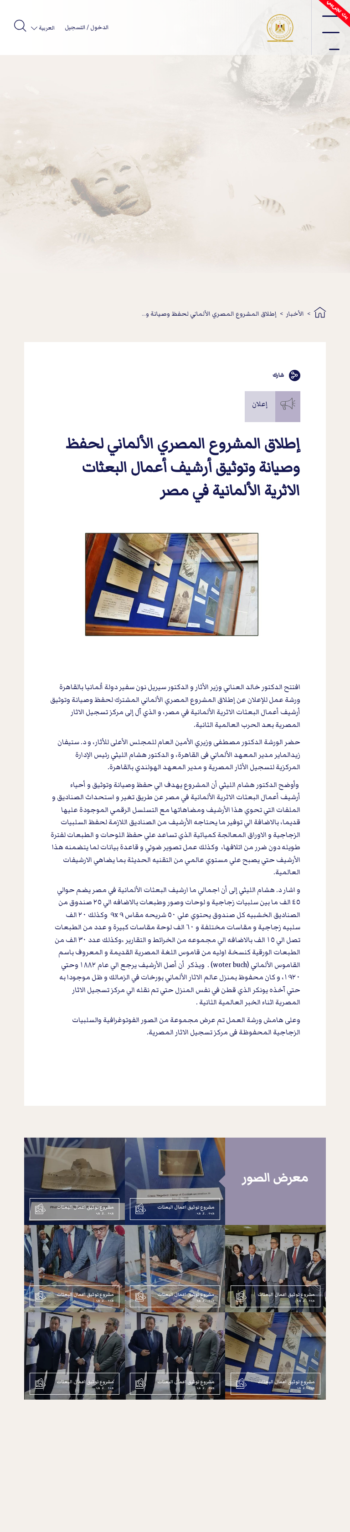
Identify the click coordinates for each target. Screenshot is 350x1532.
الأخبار (295, 313)
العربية (46, 28)
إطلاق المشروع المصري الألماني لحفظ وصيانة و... (209, 313)
